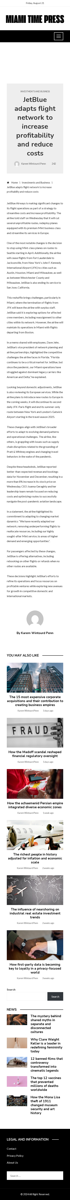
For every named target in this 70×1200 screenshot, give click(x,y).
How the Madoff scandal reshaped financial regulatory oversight (35, 754)
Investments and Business (35, 91)
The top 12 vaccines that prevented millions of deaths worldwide (46, 1084)
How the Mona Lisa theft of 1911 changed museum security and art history (45, 1105)
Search (11, 989)
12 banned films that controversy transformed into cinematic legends (47, 1065)
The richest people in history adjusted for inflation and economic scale (35, 858)
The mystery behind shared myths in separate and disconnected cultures (46, 1024)
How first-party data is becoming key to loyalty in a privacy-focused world (35, 968)
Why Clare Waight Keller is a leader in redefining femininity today (46, 1045)
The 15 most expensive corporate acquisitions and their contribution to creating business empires (35, 701)
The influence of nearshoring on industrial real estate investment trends (35, 913)
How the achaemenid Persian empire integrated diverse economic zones (35, 805)
